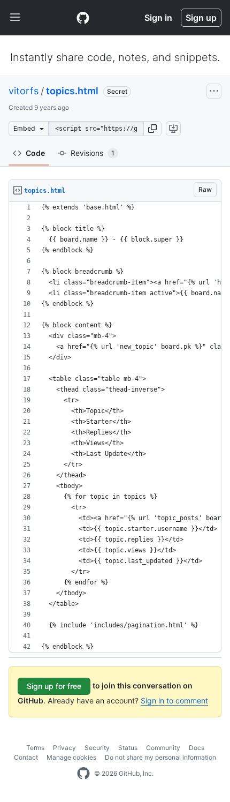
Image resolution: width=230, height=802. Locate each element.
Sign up (201, 17)
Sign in (158, 17)
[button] (152, 128)
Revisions (92, 153)
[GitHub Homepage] (83, 774)
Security (97, 748)
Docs (196, 748)
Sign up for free (54, 686)
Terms (35, 748)
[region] (115, 427)
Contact (26, 757)
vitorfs (24, 90)
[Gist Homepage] (82, 17)
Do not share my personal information (160, 757)
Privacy (64, 748)
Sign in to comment (174, 700)
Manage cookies (71, 757)
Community (163, 748)
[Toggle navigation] (15, 18)
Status (127, 748)
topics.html (72, 90)
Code (35, 153)
